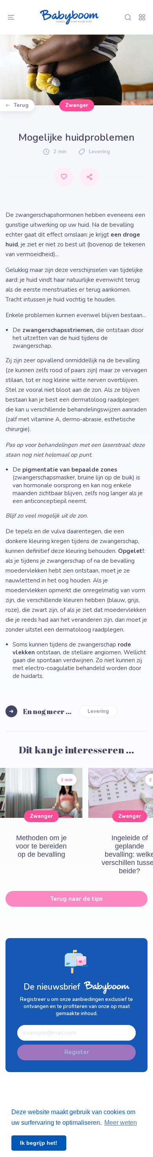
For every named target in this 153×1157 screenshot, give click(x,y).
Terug (21, 105)
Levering (98, 711)
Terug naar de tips (76, 899)
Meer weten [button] (120, 1122)
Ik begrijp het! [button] (38, 1143)
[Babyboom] (69, 17)
